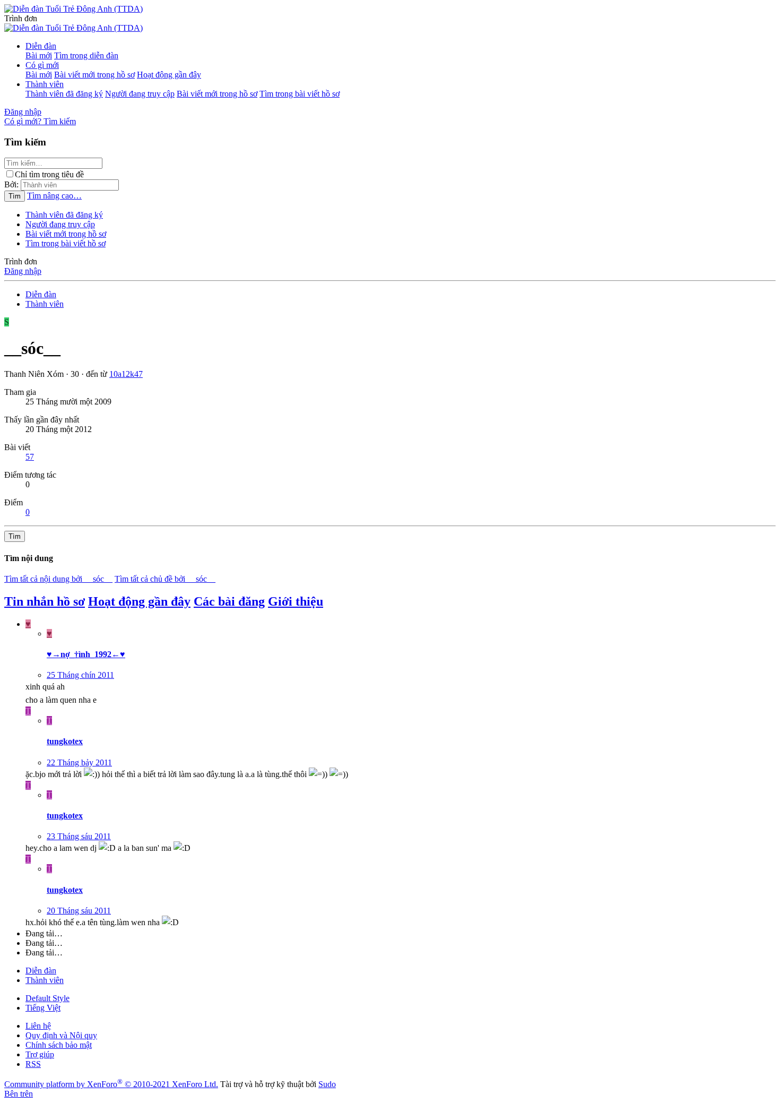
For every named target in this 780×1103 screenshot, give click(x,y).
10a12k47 (126, 373)
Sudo (327, 1084)
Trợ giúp (39, 1054)
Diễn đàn (40, 45)
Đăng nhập (22, 270)
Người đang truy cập (140, 93)
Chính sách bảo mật (58, 1044)
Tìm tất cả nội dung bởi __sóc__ (58, 578)
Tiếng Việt (42, 1007)
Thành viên (44, 84)
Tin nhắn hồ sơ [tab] (44, 601)
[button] (20, 18)
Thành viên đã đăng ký (64, 93)
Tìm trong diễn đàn (86, 55)
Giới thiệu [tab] (295, 601)
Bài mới (38, 55)
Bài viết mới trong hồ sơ (94, 74)
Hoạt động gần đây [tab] (139, 601)
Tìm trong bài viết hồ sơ (299, 93)
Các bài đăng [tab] (229, 601)
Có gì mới (42, 65)
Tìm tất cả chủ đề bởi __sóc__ (165, 578)
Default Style (47, 998)
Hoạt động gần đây (169, 74)
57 (29, 456)
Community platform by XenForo (111, 1084)
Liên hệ (38, 1025)
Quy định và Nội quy (61, 1035)
